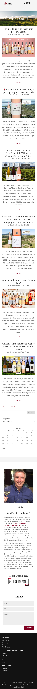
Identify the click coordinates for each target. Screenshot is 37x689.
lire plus (18, 82)
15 (27, 438)
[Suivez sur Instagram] (27, 3)
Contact (4, 671)
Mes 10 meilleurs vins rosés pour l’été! (18, 282)
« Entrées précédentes (9, 407)
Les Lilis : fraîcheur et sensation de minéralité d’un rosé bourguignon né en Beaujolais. (18, 219)
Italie (3, 660)
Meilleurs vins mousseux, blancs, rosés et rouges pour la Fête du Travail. (18, 346)
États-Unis (5, 656)
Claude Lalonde (15, 34)
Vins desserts (6, 647)
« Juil (3, 448)
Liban (3, 662)
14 (22, 438)
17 (3, 440)
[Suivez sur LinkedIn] (29, 3)
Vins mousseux (7, 645)
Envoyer (29, 627)
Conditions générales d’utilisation (13, 685)
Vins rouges (5, 643)
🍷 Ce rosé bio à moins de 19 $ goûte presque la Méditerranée (18, 91)
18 (8, 440)
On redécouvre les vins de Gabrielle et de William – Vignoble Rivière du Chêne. (18, 153)
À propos (4, 669)
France (4, 658)
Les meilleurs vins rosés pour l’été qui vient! (18, 30)
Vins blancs (5, 641)
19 (12, 440)
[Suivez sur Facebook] (24, 3)
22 (27, 440)
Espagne (4, 654)
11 (8, 438)
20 (17, 440)
